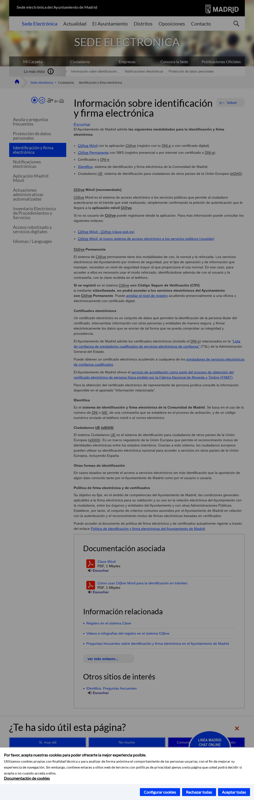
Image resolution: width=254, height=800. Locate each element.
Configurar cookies (160, 792)
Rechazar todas (199, 792)
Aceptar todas (234, 792)
